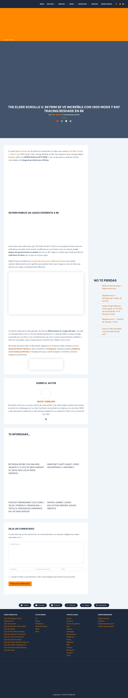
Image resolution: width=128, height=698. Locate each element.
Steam (37, 621)
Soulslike (69, 653)
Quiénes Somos (103, 618)
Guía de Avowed (10, 624)
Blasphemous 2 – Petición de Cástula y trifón (113, 320)
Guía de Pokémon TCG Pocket (15, 634)
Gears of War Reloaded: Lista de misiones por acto (112, 331)
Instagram (51, 349)
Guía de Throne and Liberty (14, 637)
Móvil (37, 632)
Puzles (68, 640)
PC (36, 618)
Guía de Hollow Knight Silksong (15, 647)
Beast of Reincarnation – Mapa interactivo (112, 287)
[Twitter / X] (46, 419)
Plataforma (70, 637)
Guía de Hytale (9, 650)
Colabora (101, 621)
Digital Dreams (21, 151)
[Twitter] (120, 4)
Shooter (69, 647)
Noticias (11, 40)
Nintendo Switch (41, 626)
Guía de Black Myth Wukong (14, 632)
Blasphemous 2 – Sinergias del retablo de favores (112, 298)
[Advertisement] (64, 23)
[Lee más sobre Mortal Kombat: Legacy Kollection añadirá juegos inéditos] (65, 488)
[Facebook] (71, 121)
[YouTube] (123, 4)
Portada (6, 40)
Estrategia (70, 632)
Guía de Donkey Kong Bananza (15, 645)
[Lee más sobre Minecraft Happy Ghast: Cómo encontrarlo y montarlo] (65, 450)
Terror (68, 655)
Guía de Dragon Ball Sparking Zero (16, 642)
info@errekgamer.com (106, 624)
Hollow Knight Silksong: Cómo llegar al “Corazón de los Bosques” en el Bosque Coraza (112, 310)
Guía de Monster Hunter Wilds (15, 626)
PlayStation (39, 624)
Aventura (69, 621)
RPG (68, 645)
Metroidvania (71, 634)
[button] (54, 4)
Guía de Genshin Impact (13, 640)
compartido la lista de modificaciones (46, 261)
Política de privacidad (106, 626)
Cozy (68, 626)
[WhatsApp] (66, 121)
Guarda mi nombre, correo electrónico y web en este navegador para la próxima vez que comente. (43, 577)
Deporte (69, 629)
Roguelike (70, 642)
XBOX (37, 629)
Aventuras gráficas (73, 624)
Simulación (70, 650)
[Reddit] (58, 121)
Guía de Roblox (9, 629)
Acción (69, 618)
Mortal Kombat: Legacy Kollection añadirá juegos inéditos (61, 505)
